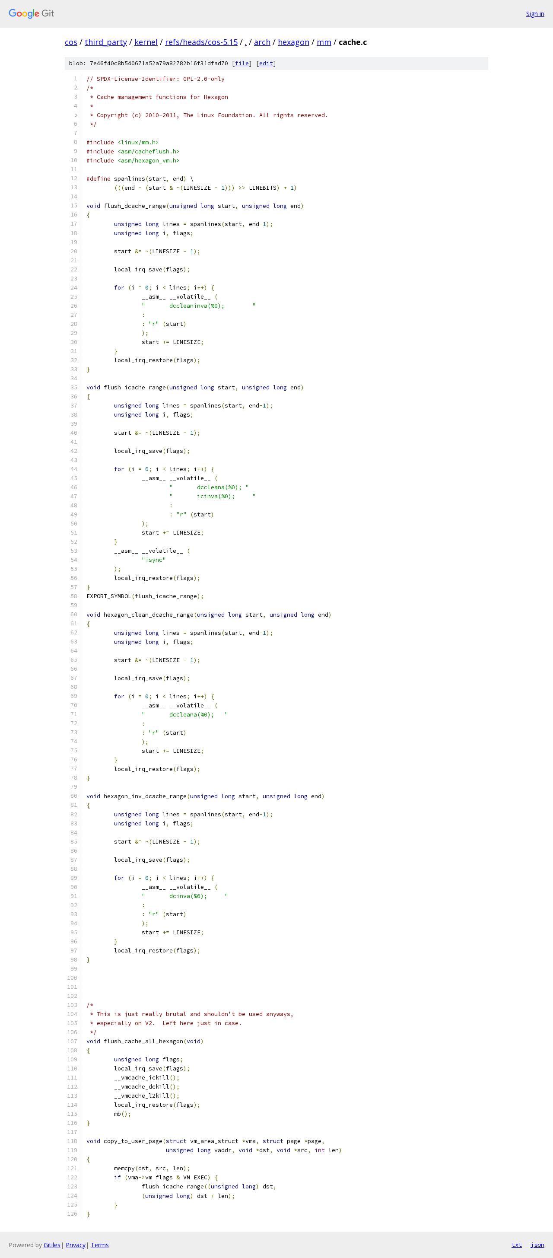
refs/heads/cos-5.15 (201, 42)
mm (324, 42)
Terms (100, 1245)
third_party (106, 42)
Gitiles (52, 1245)
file (242, 63)
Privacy (76, 1245)
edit (266, 63)
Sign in (535, 14)
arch (262, 42)
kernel (146, 42)
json (537, 1244)
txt (517, 1244)
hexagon (293, 42)
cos (71, 42)
